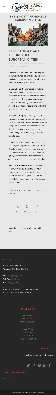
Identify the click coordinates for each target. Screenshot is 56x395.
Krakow (43, 190)
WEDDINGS (28, 329)
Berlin (18, 190)
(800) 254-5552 (17, 279)
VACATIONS (28, 315)
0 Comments (22, 67)
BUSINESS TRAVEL (28, 322)
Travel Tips (31, 63)
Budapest (26, 190)
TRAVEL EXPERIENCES (28, 319)
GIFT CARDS (28, 336)
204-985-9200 (16, 276)
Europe (35, 190)
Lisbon (11, 194)
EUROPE (28, 325)
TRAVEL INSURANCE (28, 339)
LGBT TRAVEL (28, 332)
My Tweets (7, 379)
